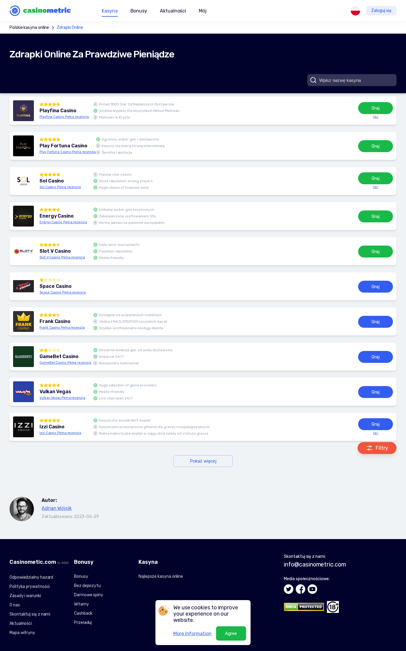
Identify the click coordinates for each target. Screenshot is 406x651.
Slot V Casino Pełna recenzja (62, 257)
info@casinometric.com (315, 564)
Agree (231, 633)
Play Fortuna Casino (63, 146)
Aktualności (173, 11)
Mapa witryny (22, 632)
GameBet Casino (59, 356)
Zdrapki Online (70, 27)
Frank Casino (55, 321)
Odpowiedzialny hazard (31, 577)
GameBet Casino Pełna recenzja (65, 363)
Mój (203, 11)
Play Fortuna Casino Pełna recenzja (68, 152)
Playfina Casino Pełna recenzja (64, 117)
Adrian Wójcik (57, 508)
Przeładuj (83, 622)
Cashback (83, 613)
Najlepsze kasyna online (161, 576)
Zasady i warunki (25, 595)
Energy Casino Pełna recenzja (63, 222)
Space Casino (56, 286)
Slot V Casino (55, 251)
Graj (376, 108)
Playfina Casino (58, 110)
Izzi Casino (52, 427)
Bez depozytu (87, 585)
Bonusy (81, 576)
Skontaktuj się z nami (30, 614)
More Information (192, 633)
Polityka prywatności (30, 586)
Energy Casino (57, 216)
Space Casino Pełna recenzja (63, 292)
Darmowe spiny (88, 594)
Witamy (81, 604)
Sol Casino (52, 181)
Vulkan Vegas (55, 391)
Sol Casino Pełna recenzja (60, 187)
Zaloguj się (381, 10)
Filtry (381, 448)
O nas (15, 605)
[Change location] (355, 10)
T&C (375, 116)
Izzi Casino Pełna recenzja (60, 433)
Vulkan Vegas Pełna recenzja (62, 398)
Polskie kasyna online (29, 27)
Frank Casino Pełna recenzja (62, 328)
